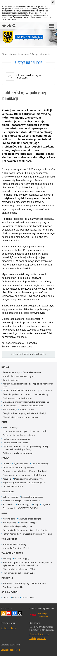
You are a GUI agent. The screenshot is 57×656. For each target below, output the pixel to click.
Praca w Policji (10, 409)
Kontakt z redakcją (8, 627)
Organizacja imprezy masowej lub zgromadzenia (26, 402)
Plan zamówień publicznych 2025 (19, 569)
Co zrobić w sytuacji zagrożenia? (18, 467)
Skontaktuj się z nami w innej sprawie (20, 417)
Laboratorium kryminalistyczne (17, 526)
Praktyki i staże (27, 409)
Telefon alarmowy (11, 372)
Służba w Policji (10, 427)
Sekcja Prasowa (10, 497)
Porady (5, 458)
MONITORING (29, 597)
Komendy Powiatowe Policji (16, 548)
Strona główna (9, 54)
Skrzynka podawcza (12, 394)
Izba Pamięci (42, 530)
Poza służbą (8, 504)
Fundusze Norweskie (13, 587)
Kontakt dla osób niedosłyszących (19, 376)
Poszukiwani (9, 508)
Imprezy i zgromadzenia (14, 482)
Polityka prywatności (37, 638)
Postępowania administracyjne (17, 398)
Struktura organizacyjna (29, 519)
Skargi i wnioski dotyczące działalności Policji (24, 413)
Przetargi (7, 558)
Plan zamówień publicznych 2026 (19, 573)
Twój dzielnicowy (11, 380)
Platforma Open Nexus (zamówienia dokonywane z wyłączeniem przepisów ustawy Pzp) (27, 564)
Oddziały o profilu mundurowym (18, 453)
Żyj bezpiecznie (21, 463)
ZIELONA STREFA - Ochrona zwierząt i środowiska (27, 390)
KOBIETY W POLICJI (28, 508)
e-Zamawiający (21, 558)
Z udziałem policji (37, 482)
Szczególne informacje (32, 497)
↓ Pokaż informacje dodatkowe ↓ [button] (28, 354)
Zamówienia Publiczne (12, 553)
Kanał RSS (3, 613)
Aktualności (23, 54)
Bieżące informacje (40, 54)
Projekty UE (7, 578)
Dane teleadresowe (32, 372)
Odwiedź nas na (8, 613)
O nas (4, 513)
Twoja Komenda (9, 539)
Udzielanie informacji (13, 486)
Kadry (45, 431)
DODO (6, 597)
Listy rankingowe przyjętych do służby (21, 431)
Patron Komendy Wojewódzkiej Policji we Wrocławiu (27, 534)
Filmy (35, 504)
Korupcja (7, 479)
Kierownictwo (9, 519)
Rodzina (7, 463)
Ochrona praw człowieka (31, 405)
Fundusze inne (39, 583)
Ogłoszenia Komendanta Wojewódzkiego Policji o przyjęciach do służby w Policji (26, 447)
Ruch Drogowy (10, 405)
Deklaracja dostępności (10, 649)
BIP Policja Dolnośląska (43, 615)
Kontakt (6, 367)
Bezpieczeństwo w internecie (16, 475)
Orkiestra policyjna (28, 522)
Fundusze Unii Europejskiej (16, 583)
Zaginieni (45, 504)
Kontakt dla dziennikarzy (36, 394)
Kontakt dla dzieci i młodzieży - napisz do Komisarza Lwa (28, 385)
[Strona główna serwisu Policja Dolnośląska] (4, 25)
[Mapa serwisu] (9, 25)
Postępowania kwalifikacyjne (16, 439)
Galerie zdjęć (23, 504)
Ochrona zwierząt (40, 463)
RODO (15, 597)
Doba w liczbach (32, 500)
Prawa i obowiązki (38, 471)
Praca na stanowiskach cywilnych (19, 435)
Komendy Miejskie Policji (14, 544)
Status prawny (9, 522)
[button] (14, 25)
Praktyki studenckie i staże (15, 442)
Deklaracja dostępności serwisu (18, 530)
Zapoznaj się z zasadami (39, 634)
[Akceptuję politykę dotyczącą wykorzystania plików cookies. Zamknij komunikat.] (53, 2)
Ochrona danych (10, 592)
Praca (4, 422)
